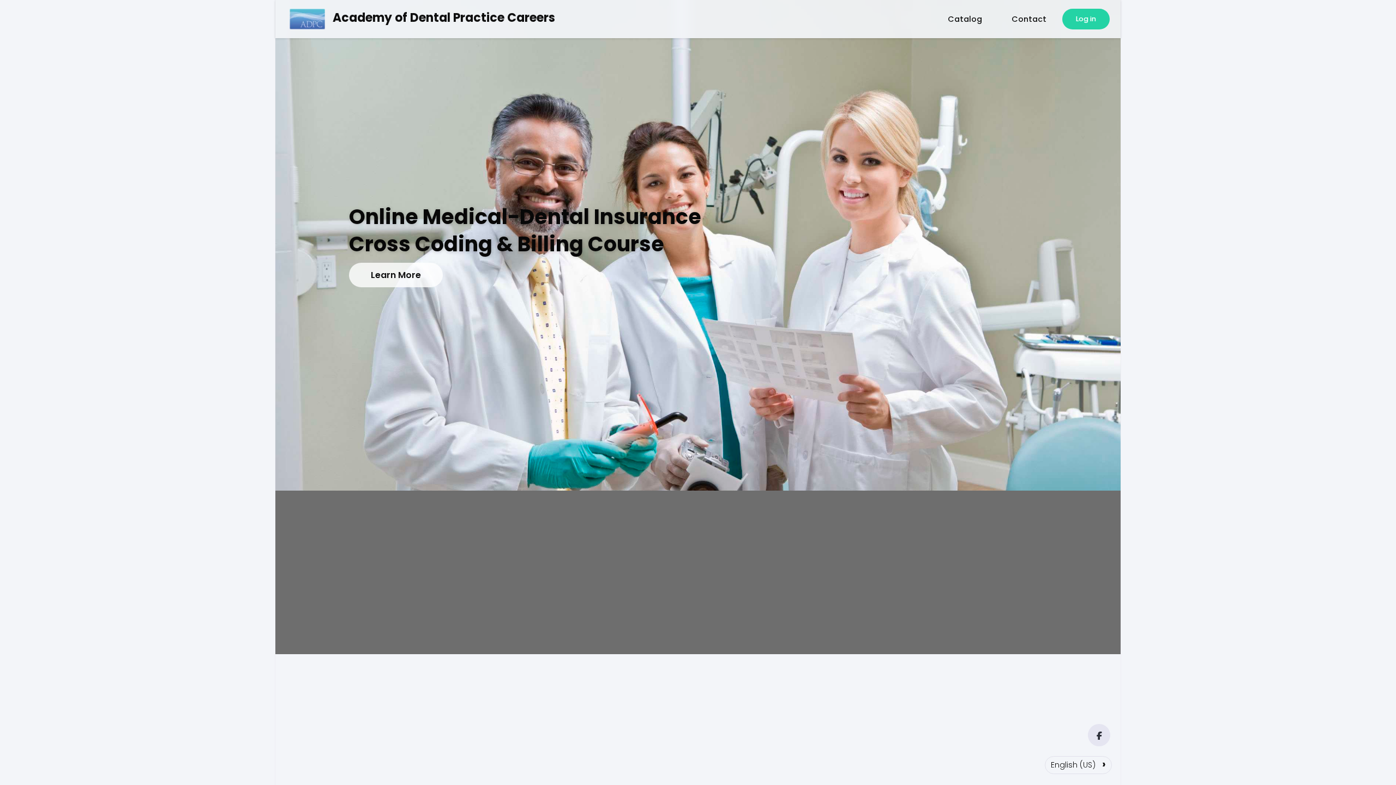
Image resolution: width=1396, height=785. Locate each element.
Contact (1029, 19)
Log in (1086, 18)
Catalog (965, 19)
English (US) (1078, 763)
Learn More (396, 275)
